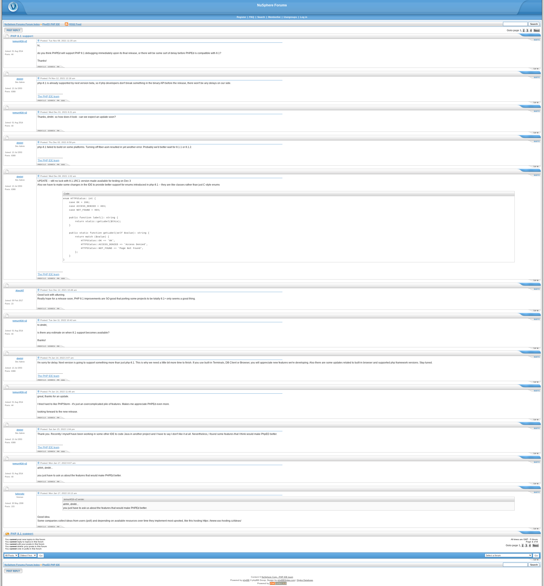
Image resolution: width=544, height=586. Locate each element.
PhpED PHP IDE (51, 24)
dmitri (20, 79)
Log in (303, 17)
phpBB (246, 580)
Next (537, 30)
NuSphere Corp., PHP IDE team (277, 577)
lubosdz (19, 493)
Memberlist (274, 17)
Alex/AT (20, 290)
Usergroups (290, 17)
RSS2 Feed (75, 24)
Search (261, 17)
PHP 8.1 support (22, 533)
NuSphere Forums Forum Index (22, 24)
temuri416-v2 (20, 41)
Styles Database (305, 580)
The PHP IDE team (48, 96)
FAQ (251, 17)
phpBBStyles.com (286, 580)
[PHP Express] (278, 583)
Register (241, 17)
